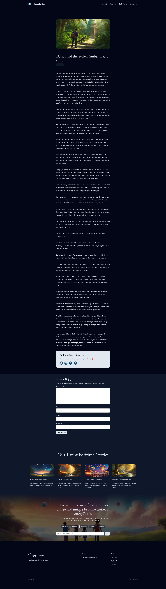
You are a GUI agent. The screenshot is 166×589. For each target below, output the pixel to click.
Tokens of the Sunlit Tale (93, 480)
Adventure (60, 65)
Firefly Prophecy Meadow (38, 480)
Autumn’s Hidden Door (64, 480)
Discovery (84, 526)
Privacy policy (134, 579)
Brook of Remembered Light (121, 480)
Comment (60, 387)
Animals (74, 526)
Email (58, 415)
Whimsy (101, 526)
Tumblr (113, 564)
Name (59, 407)
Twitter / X (114, 561)
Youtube (114, 557)
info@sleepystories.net (89, 557)
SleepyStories (39, 4)
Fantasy (93, 526)
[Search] (107, 534)
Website (59, 423)
